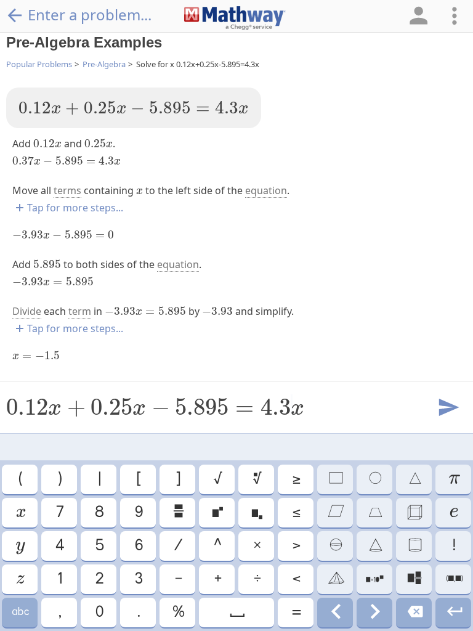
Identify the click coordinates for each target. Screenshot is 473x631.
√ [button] (217, 479)
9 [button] (138, 512)
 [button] (236, 612)
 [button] (20, 579)
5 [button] (98, 546)
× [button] (257, 546)
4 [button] (59, 546)
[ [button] (137, 479)
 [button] (453, 612)
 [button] (453, 512)
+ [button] (217, 579)
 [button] (375, 546)
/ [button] (177, 546)
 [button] (335, 546)
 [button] (374, 579)
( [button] (19, 479)
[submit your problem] (448, 408)
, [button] (59, 612)
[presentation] (133, 108)
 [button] (335, 579)
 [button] (217, 512)
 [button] (335, 612)
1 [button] (59, 579)
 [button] (256, 479)
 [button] (414, 479)
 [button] (374, 479)
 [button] (414, 546)
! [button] (453, 546)
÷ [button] (257, 579)
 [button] (414, 579)
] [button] (177, 479)
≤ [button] (295, 512)
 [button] (454, 579)
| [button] (98, 479)
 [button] (335, 479)
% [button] (177, 612)
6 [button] (138, 546)
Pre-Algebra (104, 64)
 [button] (374, 512)
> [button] (295, 546)
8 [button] (98, 512)
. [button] (138, 612)
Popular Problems (39, 64)
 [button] (374, 612)
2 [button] (98, 579)
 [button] (178, 512)
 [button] (256, 512)
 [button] (19, 612)
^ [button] (216, 546)
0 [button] (98, 612)
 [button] (414, 512)
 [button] (335, 512)
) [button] (59, 479)
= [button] (296, 612)
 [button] (20, 512)
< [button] (295, 579)
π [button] (453, 479)
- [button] (178, 579)
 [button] (414, 612)
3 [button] (138, 579)
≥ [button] (295, 479)
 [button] (19, 546)
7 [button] (59, 512)
